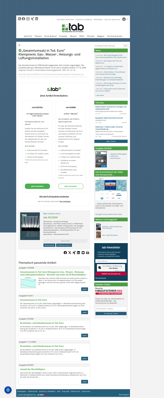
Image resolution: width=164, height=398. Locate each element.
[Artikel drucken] (87, 252)
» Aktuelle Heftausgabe (118, 154)
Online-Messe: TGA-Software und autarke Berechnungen (110, 73)
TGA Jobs (90, 36)
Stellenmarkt (32, 391)
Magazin (100, 36)
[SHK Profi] (99, 227)
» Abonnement (114, 158)
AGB (58, 391)
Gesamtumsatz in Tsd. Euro (33, 300)
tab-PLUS (28, 36)
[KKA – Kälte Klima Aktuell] (99, 235)
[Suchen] (125, 45)
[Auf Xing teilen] (74, 253)
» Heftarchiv (113, 156)
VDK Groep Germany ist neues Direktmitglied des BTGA (110, 84)
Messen (73, 36)
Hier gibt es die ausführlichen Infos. (108, 214)
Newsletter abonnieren (65, 19)
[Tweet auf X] (69, 253)
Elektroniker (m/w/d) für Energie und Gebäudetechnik (111, 108)
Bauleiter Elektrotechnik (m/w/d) (109, 118)
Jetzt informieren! (100, 278)
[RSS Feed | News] (19, 19)
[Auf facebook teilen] (65, 253)
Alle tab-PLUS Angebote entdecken (54, 196)
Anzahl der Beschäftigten (32, 369)
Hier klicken (113, 268)
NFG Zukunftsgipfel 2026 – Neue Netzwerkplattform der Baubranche (111, 56)
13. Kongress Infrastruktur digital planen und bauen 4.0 (109, 67)
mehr (84, 289)
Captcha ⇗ (119, 270)
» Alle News (99, 95)
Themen (38, 36)
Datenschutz (75, 391)
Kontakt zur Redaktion (84, 19)
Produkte (63, 36)
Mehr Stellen (111, 141)
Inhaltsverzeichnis (64, 245)
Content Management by (26, 395)
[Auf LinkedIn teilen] (78, 253)
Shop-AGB (65, 391)
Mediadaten (98, 19)
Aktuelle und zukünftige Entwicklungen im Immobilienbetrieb (109, 78)
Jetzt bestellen (37, 186)
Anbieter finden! (112, 313)
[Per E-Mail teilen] (83, 252)
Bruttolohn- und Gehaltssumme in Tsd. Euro (42, 323)
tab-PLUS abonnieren (112, 19)
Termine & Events (114, 36)
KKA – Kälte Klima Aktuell (110, 235)
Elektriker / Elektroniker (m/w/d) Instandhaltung (109, 128)
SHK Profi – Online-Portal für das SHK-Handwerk (112, 227)
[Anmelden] (125, 19)
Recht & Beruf (50, 36)
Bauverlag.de (124, 395)
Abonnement (49, 245)
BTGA (81, 36)
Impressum (86, 391)
